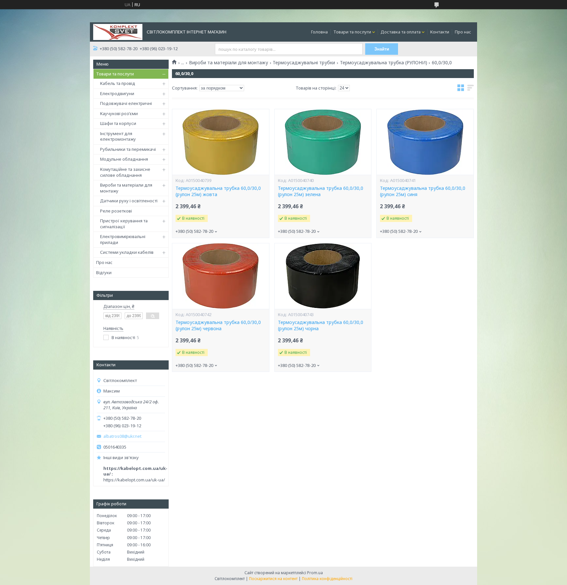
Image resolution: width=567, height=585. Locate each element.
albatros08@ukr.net (122, 436)
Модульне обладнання (124, 159)
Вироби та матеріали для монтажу (126, 188)
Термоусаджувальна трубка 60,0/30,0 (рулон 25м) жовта (218, 191)
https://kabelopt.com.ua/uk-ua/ (134, 480)
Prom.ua (315, 572)
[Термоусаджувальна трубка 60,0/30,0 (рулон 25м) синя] (425, 142)
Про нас (463, 32)
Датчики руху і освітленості (129, 201)
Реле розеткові (116, 211)
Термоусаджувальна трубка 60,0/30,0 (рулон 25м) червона (218, 325)
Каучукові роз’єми (119, 113)
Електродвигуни (117, 93)
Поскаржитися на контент (273, 578)
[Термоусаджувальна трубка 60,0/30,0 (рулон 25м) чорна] (323, 276)
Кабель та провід (117, 83)
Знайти (381, 49)
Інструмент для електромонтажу (118, 136)
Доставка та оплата (401, 32)
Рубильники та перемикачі (128, 149)
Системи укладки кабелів (127, 252)
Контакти (439, 32)
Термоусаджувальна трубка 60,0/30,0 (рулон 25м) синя (422, 191)
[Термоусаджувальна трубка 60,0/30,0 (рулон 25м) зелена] (323, 142)
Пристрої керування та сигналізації (124, 224)
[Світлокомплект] (117, 31)
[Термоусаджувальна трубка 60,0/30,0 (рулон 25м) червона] (220, 276)
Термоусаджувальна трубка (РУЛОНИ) (383, 63)
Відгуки (104, 272)
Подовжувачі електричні (126, 103)
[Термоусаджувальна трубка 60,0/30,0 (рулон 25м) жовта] (220, 142)
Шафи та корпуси (118, 123)
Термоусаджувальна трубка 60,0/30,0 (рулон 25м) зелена (320, 191)
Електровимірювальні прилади (122, 239)
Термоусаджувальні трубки (304, 63)
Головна (319, 32)
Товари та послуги (352, 32)
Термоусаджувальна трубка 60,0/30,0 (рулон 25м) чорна (320, 325)
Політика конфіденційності (327, 578)
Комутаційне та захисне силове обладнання (125, 172)
